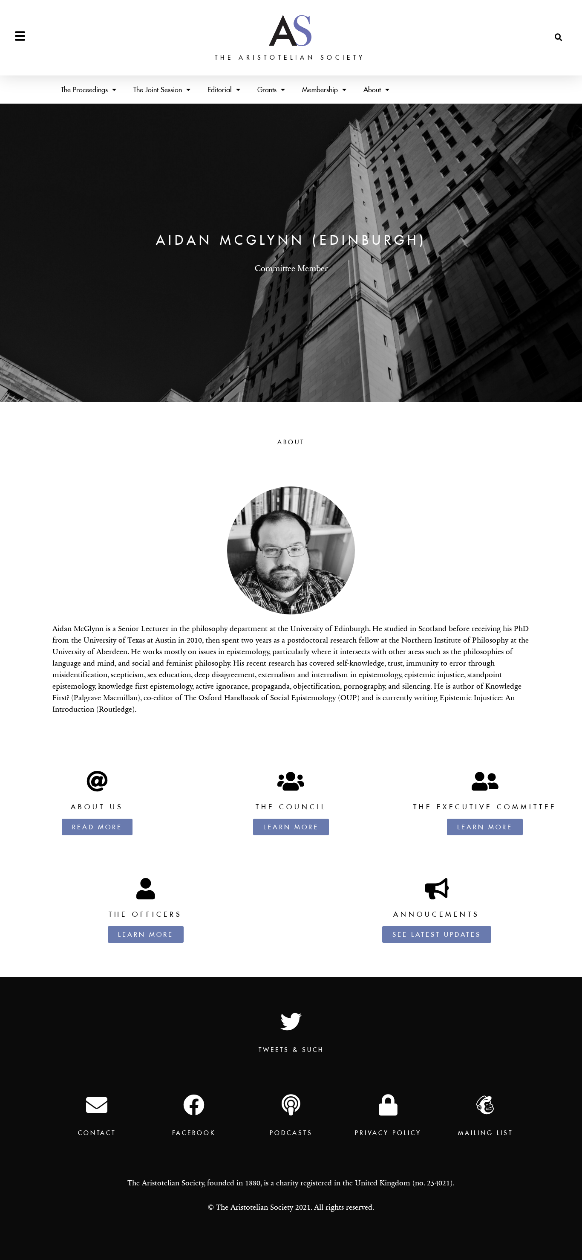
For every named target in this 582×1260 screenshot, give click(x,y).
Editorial (219, 89)
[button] (558, 37)
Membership (320, 89)
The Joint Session (157, 89)
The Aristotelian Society (290, 57)
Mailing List (485, 1133)
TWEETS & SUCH (291, 1050)
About (372, 89)
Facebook (194, 1133)
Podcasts (291, 1133)
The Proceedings (84, 89)
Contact (97, 1133)
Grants (267, 89)
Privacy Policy (388, 1133)
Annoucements (436, 914)
